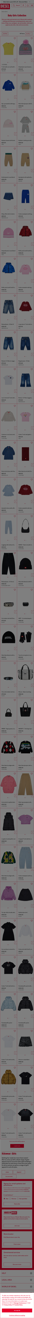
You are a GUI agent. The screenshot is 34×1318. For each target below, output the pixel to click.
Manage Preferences (20, 1303)
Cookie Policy (18, 1304)
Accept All (17, 1310)
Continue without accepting (17, 1315)
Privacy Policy (8, 1304)
